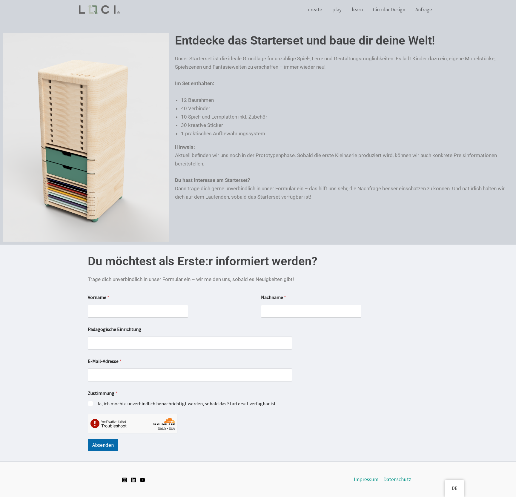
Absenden (103, 445)
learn (357, 9)
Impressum (366, 479)
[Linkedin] (133, 480)
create (315, 9)
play (337, 9)
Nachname (273, 297)
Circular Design (389, 9)
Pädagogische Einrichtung (114, 329)
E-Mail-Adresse (105, 361)
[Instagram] (124, 480)
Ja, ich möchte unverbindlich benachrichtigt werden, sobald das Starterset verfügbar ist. (187, 404)
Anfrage (423, 9)
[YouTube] (142, 480)
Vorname (98, 297)
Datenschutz (397, 479)
